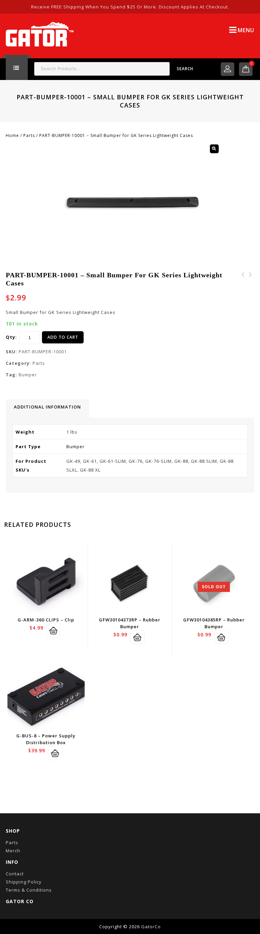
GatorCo (151, 926)
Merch (13, 851)
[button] (214, 148)
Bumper (28, 375)
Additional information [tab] (47, 407)
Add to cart (62, 337)
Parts (29, 135)
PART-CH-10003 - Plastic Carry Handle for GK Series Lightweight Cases (250, 291)
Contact (15, 874)
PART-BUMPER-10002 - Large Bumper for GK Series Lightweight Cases (243, 291)
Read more (221, 637)
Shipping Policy (24, 882)
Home (12, 135)
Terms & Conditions (29, 890)
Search (185, 69)
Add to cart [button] (53, 630)
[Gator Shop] (39, 34)
